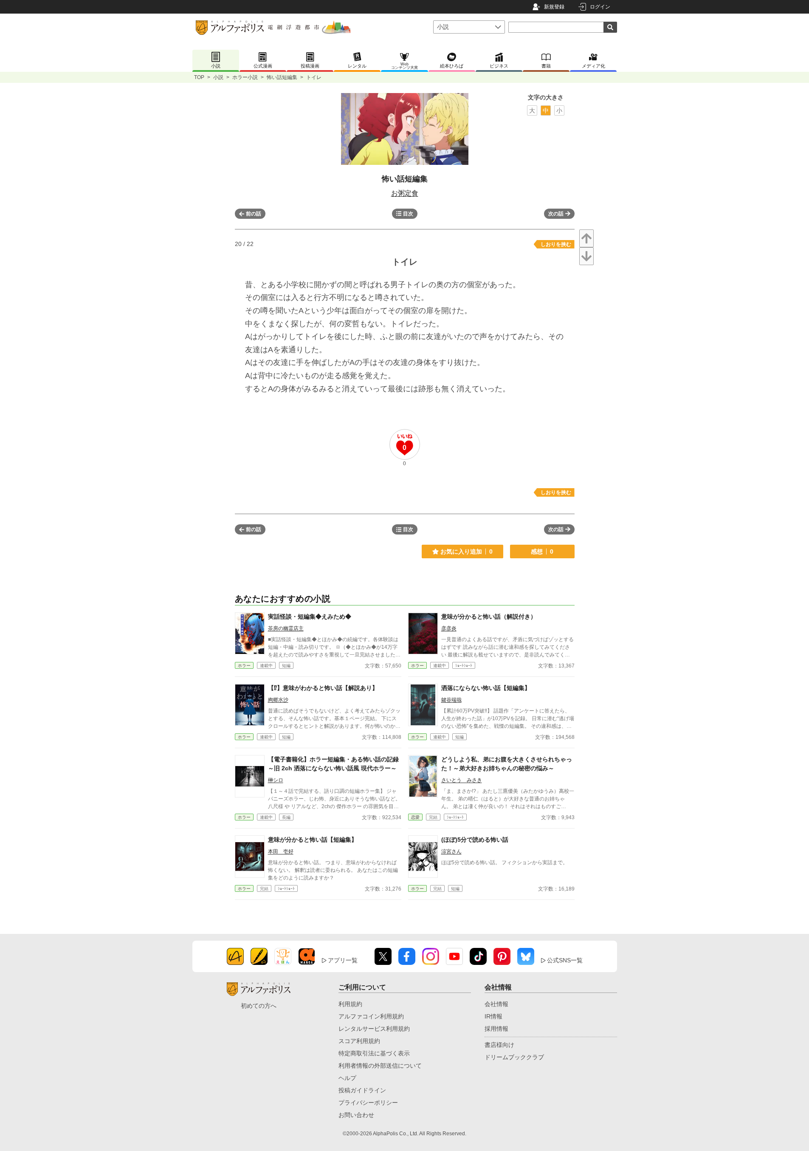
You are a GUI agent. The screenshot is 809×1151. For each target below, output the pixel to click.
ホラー (244, 665)
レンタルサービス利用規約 (374, 1028)
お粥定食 (404, 193)
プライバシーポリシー (368, 1102)
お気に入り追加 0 (466, 551)
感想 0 (542, 551)
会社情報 (496, 1004)
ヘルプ (347, 1078)
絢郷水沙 (278, 700)
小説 (218, 77)
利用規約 (350, 1004)
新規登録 (554, 7)
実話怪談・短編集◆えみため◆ (309, 616)
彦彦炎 (449, 628)
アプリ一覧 (343, 960)
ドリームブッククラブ (514, 1057)
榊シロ (275, 780)
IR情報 (493, 1016)
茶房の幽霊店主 (286, 628)
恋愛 (415, 817)
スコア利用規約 (359, 1041)
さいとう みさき (461, 780)
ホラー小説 (245, 77)
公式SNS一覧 (565, 960)
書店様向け (499, 1044)
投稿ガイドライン (362, 1090)
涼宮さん (451, 851)
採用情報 (496, 1028)
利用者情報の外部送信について (380, 1065)
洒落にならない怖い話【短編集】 (485, 687)
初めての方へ (258, 1005)
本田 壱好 (280, 851)
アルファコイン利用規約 (371, 1016)
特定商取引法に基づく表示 (374, 1053)
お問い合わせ (356, 1114)
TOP (199, 77)
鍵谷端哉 (451, 700)
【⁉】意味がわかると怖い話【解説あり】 (323, 687)
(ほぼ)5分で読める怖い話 (474, 839)
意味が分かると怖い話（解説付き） (488, 616)
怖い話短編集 (282, 77)
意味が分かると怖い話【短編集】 (312, 839)
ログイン (600, 7)
